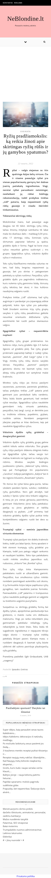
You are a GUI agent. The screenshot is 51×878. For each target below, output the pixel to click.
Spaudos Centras (20, 669)
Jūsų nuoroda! (13, 840)
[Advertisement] (25, 71)
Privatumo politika (26, 876)
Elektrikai (7, 836)
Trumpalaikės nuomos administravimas (22, 829)
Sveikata (25, 131)
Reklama (18, 3)
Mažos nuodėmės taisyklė (15, 819)
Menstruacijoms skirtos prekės (18, 808)
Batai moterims (10, 826)
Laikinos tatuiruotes (12, 833)
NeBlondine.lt (25, 19)
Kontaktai (8, 3)
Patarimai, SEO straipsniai (15, 822)
